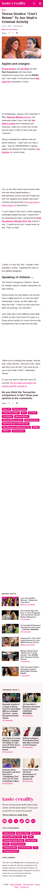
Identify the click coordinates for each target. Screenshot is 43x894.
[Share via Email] (17, 33)
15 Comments (28, 747)
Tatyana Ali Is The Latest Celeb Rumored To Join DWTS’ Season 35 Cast (31, 640)
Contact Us (24, 887)
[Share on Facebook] (9, 33)
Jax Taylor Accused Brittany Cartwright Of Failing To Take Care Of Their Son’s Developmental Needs (11, 744)
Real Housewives (19, 409)
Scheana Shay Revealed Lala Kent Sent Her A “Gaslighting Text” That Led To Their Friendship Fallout (11, 775)
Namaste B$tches (21, 416)
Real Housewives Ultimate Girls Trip (16, 427)
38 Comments (28, 781)
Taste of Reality (16, 884)
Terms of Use (28, 884)
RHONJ (35, 427)
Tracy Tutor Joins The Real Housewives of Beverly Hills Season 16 (30, 774)
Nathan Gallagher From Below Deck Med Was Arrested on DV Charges (31, 741)
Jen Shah (32, 413)
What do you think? (10, 29)
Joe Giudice (7, 416)
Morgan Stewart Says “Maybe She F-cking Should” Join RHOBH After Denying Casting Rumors (30, 655)
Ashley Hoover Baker (11, 413)
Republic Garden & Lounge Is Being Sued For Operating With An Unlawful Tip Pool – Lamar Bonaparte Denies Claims (11, 711)
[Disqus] (21, 468)
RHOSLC (6, 431)
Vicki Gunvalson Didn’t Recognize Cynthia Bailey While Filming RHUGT (30, 670)
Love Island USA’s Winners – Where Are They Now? (29, 600)
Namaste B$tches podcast (12, 420)
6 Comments (25, 619)
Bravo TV (6, 409)
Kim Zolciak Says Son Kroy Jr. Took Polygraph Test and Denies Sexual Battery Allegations (30, 614)
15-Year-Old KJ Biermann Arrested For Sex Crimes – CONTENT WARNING (31, 627)
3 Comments (25, 661)
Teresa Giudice (18, 431)
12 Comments (7, 720)
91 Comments (7, 752)
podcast (19, 117)
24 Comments (26, 632)
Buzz (4, 10)
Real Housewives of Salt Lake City (15, 423)
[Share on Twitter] (13, 33)
